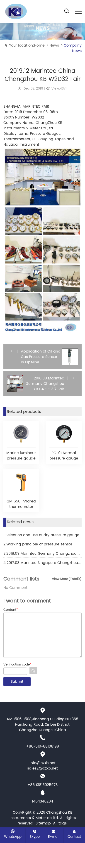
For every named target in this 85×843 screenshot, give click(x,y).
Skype (35, 836)
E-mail (53, 836)
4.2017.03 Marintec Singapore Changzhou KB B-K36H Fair (42, 563)
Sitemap (43, 823)
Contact (74, 836)
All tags (60, 823)
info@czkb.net (43, 763)
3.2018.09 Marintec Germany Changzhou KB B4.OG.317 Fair (42, 553)
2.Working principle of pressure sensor (37, 544)
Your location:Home (27, 45)
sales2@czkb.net (42, 768)
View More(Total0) (67, 579)
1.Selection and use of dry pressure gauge (41, 535)
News (54, 45)
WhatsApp (13, 836)
